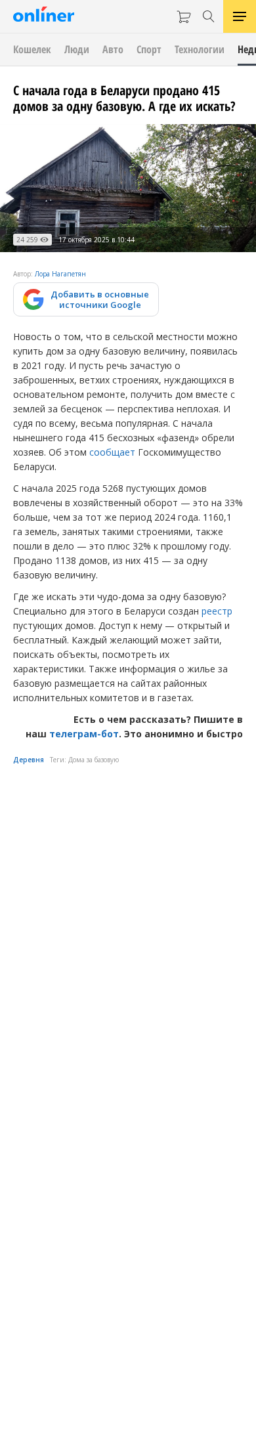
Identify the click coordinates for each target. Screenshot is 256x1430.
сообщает (112, 452)
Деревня (28, 759)
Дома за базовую (93, 759)
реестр (217, 611)
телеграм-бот (84, 733)
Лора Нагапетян (60, 273)
